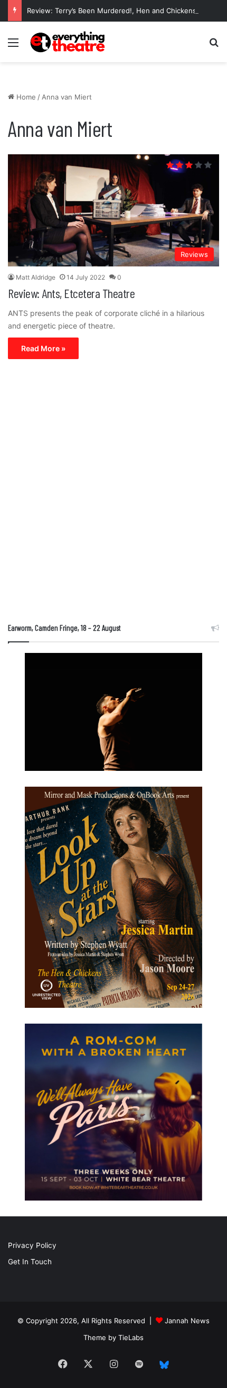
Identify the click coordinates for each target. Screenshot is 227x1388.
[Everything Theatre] (68, 42)
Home (25, 97)
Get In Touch (30, 1261)
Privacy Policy (32, 1245)
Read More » (43, 348)
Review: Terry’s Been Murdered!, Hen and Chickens (111, 10)
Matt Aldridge (35, 277)
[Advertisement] (113, 493)
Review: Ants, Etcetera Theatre (71, 293)
